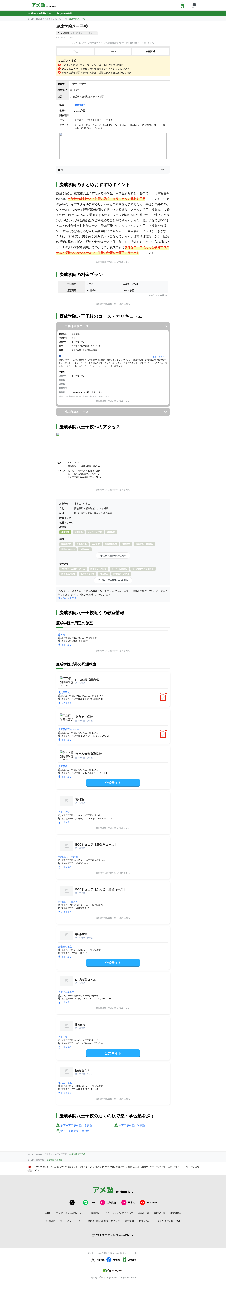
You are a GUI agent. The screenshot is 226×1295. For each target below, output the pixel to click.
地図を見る (66, 644)
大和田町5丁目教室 (68, 856)
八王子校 (62, 766)
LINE (92, 1202)
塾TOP (31, 18)
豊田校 (61, 634)
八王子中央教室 (66, 992)
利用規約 (50, 1220)
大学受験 (111, 1202)
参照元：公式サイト (159, 357)
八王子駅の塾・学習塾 (132, 1125)
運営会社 (129, 1220)
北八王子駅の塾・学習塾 (75, 1131)
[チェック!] (164, 698)
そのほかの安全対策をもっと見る (113, 580)
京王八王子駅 (61, 18)
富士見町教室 (65, 946)
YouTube (152, 1202)
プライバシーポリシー (71, 1220)
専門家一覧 (159, 1213)
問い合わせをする (67, 597)
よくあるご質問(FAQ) (168, 1220)
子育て (131, 1202)
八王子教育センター (68, 729)
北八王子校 (64, 692)
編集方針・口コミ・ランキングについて (112, 1213)
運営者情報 (176, 1213)
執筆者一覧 (143, 1213)
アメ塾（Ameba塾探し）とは (71, 1213)
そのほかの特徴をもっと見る (113, 555)
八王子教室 (64, 812)
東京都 (39, 18)
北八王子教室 (65, 1082)
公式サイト (113, 782)
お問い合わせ (146, 1220)
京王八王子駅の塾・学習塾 (76, 1125)
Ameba (101, 1259)
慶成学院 (79, 105)
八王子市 (48, 18)
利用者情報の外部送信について (104, 1220)
